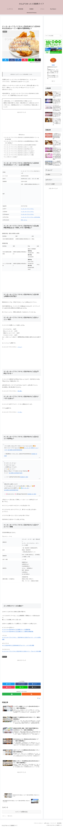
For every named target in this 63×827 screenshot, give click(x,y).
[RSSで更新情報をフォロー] (31, 694)
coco (53, 65)
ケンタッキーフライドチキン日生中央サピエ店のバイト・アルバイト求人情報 (21, 651)
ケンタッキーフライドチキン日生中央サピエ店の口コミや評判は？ (20, 152)
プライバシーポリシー (38, 823)
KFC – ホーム (24, 219)
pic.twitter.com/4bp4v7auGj (15, 473)
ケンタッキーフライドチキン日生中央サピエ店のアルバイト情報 (19, 154)
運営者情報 (59, 823)
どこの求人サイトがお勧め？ (11, 156)
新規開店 (5, 656)
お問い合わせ (46, 823)
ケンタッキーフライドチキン (27, 214)
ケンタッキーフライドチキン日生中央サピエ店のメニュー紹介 (19, 146)
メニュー (20, 347)
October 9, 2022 (24, 477)
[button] (60, 35)
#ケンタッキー (27, 448)
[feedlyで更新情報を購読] (11, 694)
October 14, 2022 (32, 494)
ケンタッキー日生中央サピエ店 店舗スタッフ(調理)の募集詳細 (17, 631)
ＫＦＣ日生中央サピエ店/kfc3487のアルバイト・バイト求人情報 (18, 645)
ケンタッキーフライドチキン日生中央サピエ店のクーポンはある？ (20, 150)
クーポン (20, 412)
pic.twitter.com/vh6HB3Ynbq (11, 490)
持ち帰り (20, 391)
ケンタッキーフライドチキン (27, 211)
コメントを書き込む (21, 811)
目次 (20, 134)
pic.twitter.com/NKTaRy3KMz (15, 450)
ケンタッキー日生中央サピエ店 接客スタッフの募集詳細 (16, 629)
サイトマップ (53, 823)
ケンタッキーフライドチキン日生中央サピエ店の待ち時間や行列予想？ (20, 144)
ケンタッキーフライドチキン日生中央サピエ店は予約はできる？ (19, 148)
